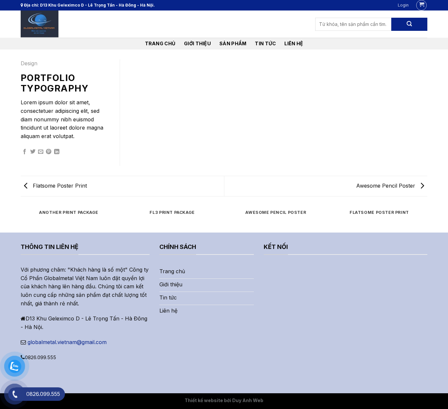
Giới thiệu (197, 43)
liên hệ (293, 43)
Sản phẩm (232, 43)
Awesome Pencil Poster (386, 185)
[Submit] (409, 24)
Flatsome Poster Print (59, 185)
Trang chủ (160, 43)
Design (29, 63)
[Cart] (421, 5)
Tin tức (265, 43)
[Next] (427, 219)
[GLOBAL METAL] (52, 24)
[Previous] (21, 219)
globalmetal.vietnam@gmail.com (67, 342)
